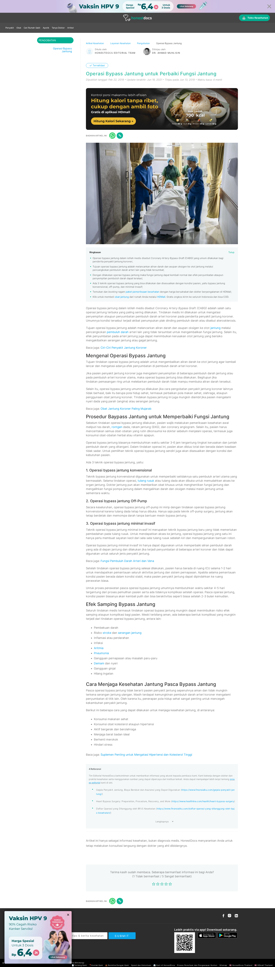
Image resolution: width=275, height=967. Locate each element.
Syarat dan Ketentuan (141, 965)
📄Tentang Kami (79, 965)
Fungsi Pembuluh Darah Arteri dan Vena (127, 561)
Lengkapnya (162, 821)
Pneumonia (101, 653)
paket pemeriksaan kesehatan (142, 291)
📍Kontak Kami (96, 965)
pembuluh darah (118, 332)
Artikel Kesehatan (95, 43)
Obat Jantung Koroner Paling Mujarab (126, 408)
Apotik (46, 27)
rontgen (117, 427)
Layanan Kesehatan (120, 43)
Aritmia (98, 648)
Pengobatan (143, 43)
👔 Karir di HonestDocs (164, 965)
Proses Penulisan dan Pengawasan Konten (197, 965)
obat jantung (122, 296)
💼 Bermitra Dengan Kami (117, 965)
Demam (99, 663)
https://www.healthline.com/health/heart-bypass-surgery (203, 801)
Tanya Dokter (58, 27)
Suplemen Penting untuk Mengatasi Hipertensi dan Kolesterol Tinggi (146, 754)
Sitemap (223, 965)
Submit (122, 936)
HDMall (161, 296)
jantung (215, 328)
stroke (107, 632)
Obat (18, 27)
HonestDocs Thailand (242, 965)
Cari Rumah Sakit (32, 27)
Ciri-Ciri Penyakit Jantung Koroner (124, 347)
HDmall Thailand (265, 965)
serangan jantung (129, 632)
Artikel (70, 27)
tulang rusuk (146, 480)
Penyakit (9, 27)
